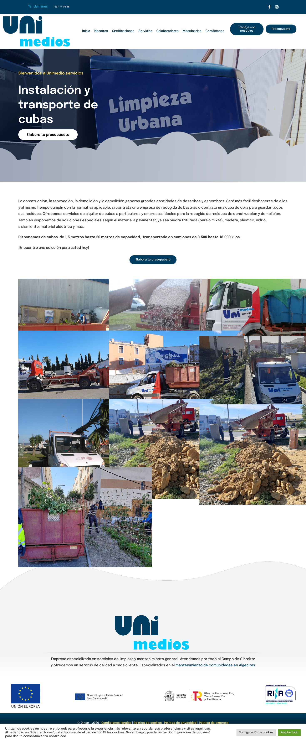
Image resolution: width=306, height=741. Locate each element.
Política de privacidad (180, 722)
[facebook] (269, 7)
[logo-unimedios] (37, 17)
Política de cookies (148, 722)
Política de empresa (214, 722)
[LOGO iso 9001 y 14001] (280, 686)
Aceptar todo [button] (289, 732)
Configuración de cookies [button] (256, 732)
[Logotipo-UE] (25, 684)
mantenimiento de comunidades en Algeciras (215, 665)
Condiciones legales (116, 722)
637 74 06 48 (62, 6)
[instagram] (277, 7)
